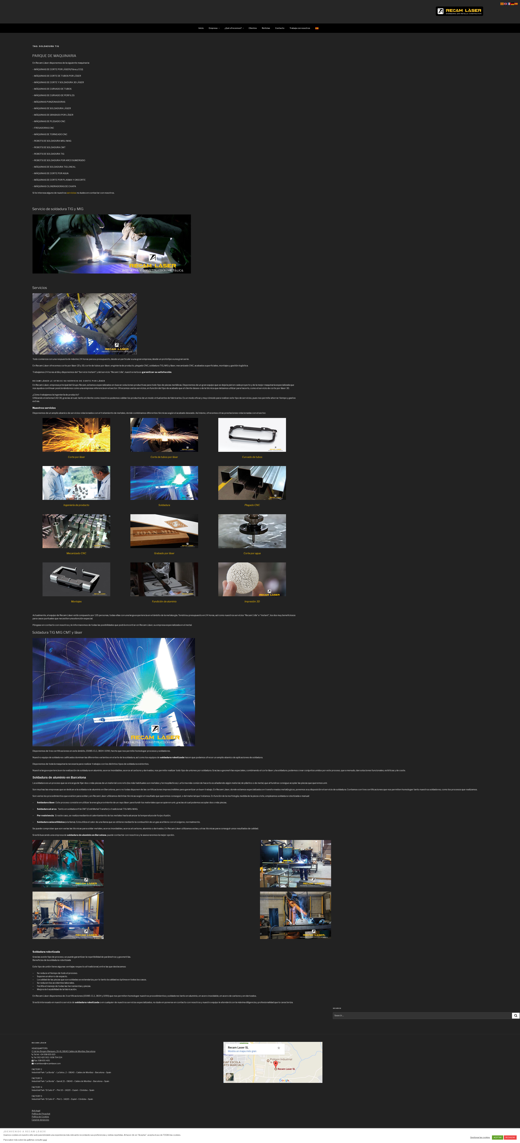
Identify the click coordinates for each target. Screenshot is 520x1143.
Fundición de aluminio (164, 601)
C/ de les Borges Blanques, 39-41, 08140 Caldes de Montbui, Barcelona (63, 1051)
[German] (512, 3)
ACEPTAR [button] (498, 1137)
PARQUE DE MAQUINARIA (54, 56)
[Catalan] (502, 3)
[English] (505, 3)
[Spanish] (317, 28)
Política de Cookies (40, 1117)
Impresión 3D (252, 601)
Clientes (253, 28)
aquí (45, 1140)
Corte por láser (76, 457)
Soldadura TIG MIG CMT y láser (57, 632)
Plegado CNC (252, 505)
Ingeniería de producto (76, 505)
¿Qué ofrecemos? (233, 28)
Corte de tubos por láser (164, 457)
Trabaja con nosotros (300, 28)
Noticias (266, 28)
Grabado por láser (164, 553)
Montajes (76, 601)
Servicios (39, 288)
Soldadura (164, 505)
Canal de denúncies (40, 1120)
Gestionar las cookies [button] (480, 1137)
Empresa (213, 28)
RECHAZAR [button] (510, 1137)
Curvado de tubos (252, 457)
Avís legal (36, 1110)
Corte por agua (252, 553)
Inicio (201, 28)
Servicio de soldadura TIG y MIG (57, 209)
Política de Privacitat (41, 1114)
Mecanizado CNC (76, 553)
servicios (71, 193)
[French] (509, 3)
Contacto (279, 28)
